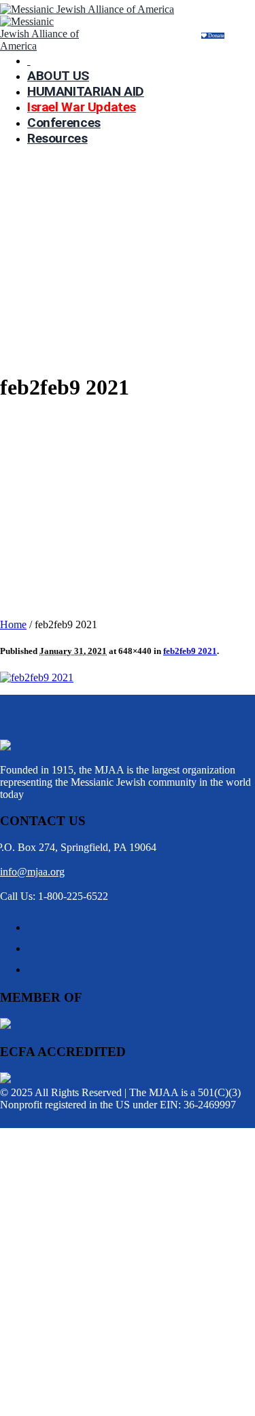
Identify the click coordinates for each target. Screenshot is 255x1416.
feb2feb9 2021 (190, 651)
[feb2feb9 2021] (36, 677)
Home (13, 624)
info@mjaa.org (32, 871)
